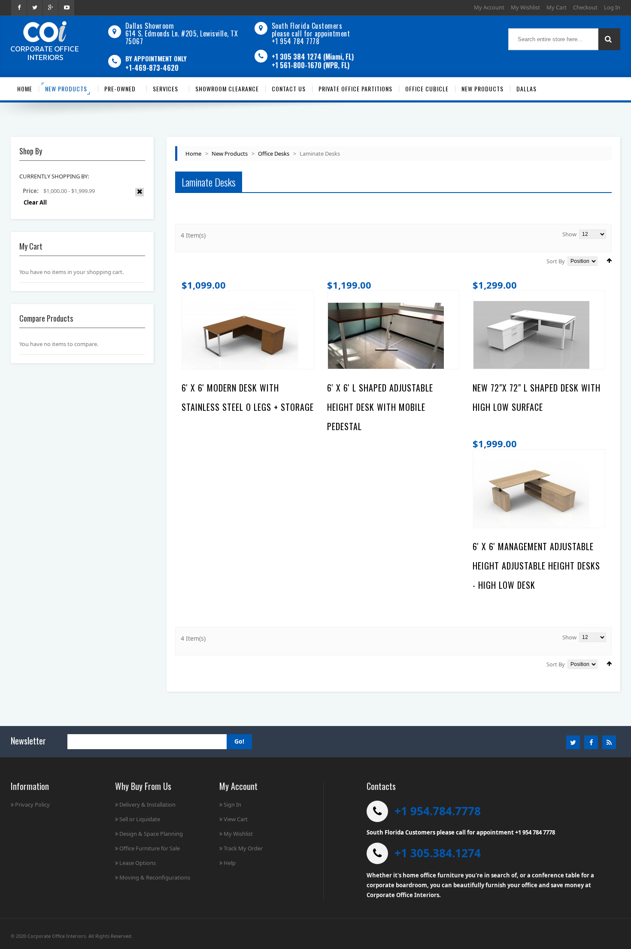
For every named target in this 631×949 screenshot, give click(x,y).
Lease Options (137, 863)
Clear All (35, 202)
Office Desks (273, 153)
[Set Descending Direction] (609, 260)
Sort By (555, 261)
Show (569, 234)
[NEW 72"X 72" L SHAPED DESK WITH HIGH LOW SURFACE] (531, 337)
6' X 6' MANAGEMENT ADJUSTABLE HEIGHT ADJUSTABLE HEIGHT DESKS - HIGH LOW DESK (536, 565)
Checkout (585, 7)
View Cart (236, 819)
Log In (612, 7)
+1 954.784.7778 (437, 811)
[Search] (609, 39)
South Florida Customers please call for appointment (311, 30)
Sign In (232, 804)
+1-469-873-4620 (152, 68)
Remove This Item (139, 192)
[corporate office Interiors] (45, 40)
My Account (489, 7)
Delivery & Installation (147, 804)
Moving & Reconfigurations (154, 877)
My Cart (556, 7)
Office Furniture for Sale (149, 848)
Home (193, 153)
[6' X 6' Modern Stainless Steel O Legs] (240, 337)
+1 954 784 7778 (296, 41)
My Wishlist (525, 7)
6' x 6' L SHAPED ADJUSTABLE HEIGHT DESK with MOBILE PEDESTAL (380, 407)
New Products (230, 153)
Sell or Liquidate (139, 819)
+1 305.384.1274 (437, 853)
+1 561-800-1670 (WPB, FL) (310, 65)
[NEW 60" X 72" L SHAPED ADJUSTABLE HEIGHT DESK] (386, 337)
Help (230, 863)
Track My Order (243, 848)
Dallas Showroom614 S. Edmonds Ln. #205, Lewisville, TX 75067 (181, 33)
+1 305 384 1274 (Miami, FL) (313, 56)
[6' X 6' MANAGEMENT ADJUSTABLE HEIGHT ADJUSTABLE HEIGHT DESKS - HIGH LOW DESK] (531, 496)
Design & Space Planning (151, 834)
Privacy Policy (32, 804)
